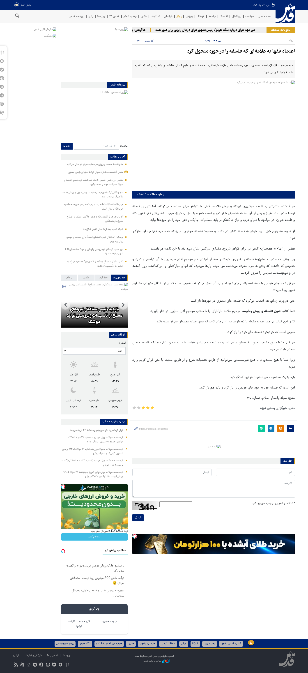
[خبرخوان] (16, 665)
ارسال (138, 518)
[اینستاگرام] (28, 665)
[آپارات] (22, 665)
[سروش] (41, 665)
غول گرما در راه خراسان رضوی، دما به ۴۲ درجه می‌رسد (96, 430)
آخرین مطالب (117, 157)
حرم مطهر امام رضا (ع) (109, 644)
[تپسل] (134, 536)
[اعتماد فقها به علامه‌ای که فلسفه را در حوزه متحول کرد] (213, 135)
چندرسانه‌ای (130, 16)
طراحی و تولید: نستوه (152, 661)
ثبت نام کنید (94, 537)
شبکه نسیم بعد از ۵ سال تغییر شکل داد (103, 229)
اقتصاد (224, 16)
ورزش (189, 16)
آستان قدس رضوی (231, 644)
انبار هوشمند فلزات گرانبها (79, 624)
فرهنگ (201, 16)
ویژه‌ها (101, 16)
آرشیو (16, 655)
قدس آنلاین (285, 13)
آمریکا (195, 644)
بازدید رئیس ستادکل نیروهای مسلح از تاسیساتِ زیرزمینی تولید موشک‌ (94, 315)
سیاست (250, 16)
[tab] (119, 278)
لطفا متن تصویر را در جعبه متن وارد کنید (273, 503)
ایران (183, 644)
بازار (90, 16)
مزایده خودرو (109, 622)
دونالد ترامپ (168, 644)
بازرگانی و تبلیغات (33, 655)
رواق (179, 16)
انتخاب (66, 146)
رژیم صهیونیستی (65, 644)
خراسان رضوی (147, 644)
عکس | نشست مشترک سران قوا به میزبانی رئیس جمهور (95, 172)
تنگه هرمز (85, 644)
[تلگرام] (35, 665)
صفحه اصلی (264, 16)
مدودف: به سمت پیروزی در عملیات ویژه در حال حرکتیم (95, 164)
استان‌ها (155, 16)
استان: (122, 343)
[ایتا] (48, 665)
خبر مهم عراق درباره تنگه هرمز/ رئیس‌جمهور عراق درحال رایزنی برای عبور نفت (212, 30)
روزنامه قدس (76, 16)
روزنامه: (124, 146)
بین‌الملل (236, 16)
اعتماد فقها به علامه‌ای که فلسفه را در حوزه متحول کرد (241, 51)
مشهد (131, 644)
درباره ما (67, 655)
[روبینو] (60, 665)
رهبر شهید (209, 644)
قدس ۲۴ (114, 16)
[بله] (54, 665)
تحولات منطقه (280, 30)
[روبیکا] (67, 665)
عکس (144, 16)
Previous (123, 305)
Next (65, 305)
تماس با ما (52, 655)
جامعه (212, 16)
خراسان (168, 16)
